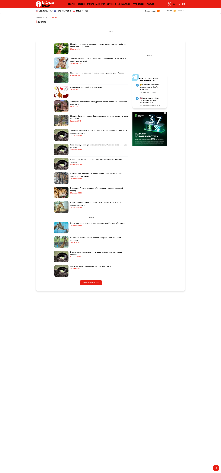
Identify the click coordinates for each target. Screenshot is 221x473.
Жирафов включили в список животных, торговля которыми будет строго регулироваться (98, 46)
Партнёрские (138, 4)
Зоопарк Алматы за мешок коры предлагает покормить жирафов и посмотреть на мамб (98, 60)
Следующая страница (90, 283)
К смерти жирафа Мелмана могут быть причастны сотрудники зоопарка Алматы (95, 204)
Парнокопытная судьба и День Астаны (86, 88)
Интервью (111, 4)
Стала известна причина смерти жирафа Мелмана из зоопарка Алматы (96, 161)
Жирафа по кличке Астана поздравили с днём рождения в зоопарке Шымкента (98, 104)
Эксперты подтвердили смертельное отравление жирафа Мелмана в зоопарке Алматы (98, 132)
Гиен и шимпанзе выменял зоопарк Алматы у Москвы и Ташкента (97, 224)
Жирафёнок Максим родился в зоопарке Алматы (90, 267)
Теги (46, 17)
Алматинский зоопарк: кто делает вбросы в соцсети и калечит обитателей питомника (96, 176)
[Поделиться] (216, 468)
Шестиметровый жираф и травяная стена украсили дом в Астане (97, 74)
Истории (81, 4)
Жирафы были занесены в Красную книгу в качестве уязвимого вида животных (99, 118)
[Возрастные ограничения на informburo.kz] (169, 4)
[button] (175, 11)
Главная (39, 17)
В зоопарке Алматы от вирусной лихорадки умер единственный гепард (96, 190)
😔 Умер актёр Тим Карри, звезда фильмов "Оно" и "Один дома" (149, 87)
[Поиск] (174, 4)
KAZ (183, 4)
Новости (71, 4)
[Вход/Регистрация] (178, 4)
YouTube (150, 4)
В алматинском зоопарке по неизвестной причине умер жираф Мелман (96, 254)
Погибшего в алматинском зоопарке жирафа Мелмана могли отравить (95, 240)
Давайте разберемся (96, 4)
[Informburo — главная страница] (45, 4)
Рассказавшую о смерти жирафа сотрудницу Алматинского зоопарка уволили (98, 147)
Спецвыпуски (124, 4)
